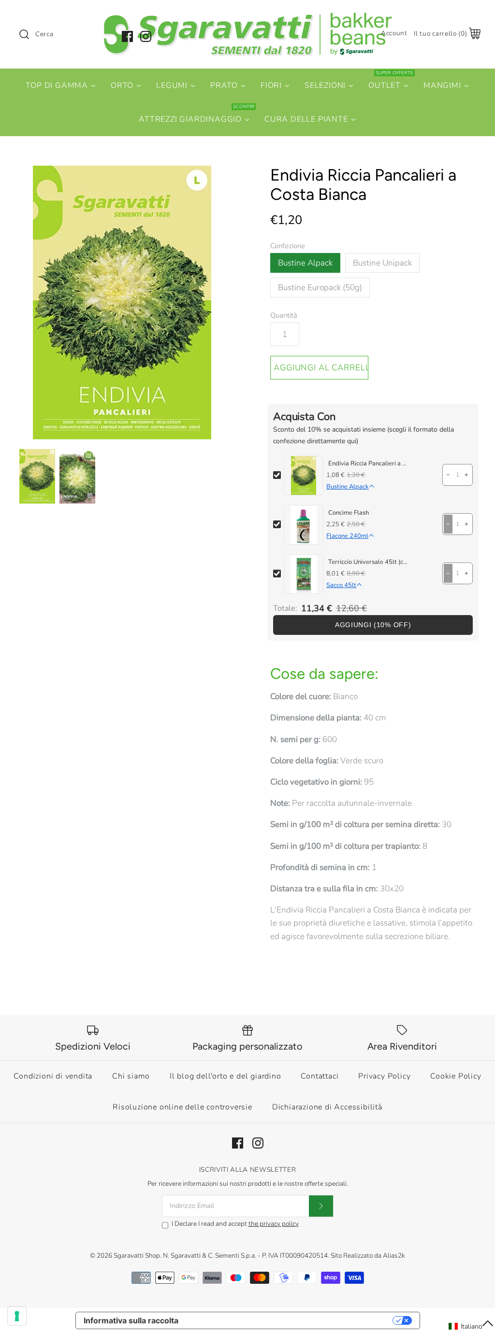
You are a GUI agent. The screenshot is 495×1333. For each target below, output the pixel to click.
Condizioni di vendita (53, 1076)
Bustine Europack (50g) (320, 287)
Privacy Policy (384, 1076)
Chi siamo (131, 1076)
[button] (471, 1326)
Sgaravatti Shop (137, 1255)
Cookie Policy (455, 1076)
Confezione (287, 246)
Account (394, 33)
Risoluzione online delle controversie (182, 1107)
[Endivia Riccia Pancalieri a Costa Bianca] (122, 302)
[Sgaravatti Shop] (247, 16)
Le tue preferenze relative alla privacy (290, 1320)
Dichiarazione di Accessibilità (327, 1107)
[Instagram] (145, 36)
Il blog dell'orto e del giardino (225, 1076)
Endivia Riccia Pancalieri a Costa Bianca (368, 463)
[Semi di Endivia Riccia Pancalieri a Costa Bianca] (77, 476)
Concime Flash (348, 512)
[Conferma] (321, 1206)
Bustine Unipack (382, 262)
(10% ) (373, 625)
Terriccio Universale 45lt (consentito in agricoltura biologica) (368, 562)
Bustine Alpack (305, 262)
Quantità (283, 315)
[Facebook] (127, 36)
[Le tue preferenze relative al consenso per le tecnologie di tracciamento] (17, 1316)
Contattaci (319, 1076)
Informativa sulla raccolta (131, 1320)
